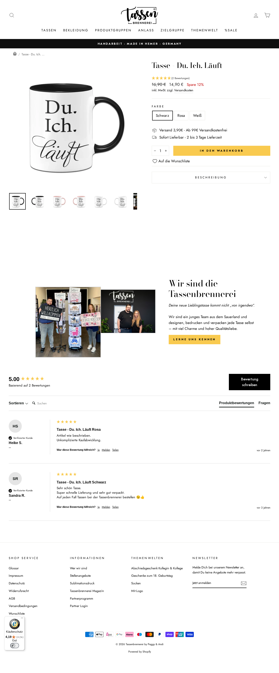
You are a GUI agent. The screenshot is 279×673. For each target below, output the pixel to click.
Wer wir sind (78, 568)
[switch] (14, 645)
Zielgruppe (173, 30)
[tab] (236, 404)
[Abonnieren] (244, 583)
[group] (31, 379)
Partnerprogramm (81, 598)
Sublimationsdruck (82, 583)
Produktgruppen (113, 30)
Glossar (14, 568)
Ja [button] (99, 450)
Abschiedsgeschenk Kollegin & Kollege (157, 568)
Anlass (146, 30)
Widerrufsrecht (19, 591)
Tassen (49, 30)
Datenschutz (17, 583)
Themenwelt (204, 30)
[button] (211, 78)
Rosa (181, 115)
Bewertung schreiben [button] (249, 382)
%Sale (231, 30)
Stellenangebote (80, 575)
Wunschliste (17, 613)
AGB (12, 598)
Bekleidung (75, 30)
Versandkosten (183, 90)
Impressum (16, 575)
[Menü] (22, 619)
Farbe (158, 106)
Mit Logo (137, 591)
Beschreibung (211, 177)
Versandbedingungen (23, 606)
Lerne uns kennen (194, 339)
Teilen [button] (115, 450)
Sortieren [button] (17, 403)
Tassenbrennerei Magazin (87, 591)
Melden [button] (106, 450)
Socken (136, 583)
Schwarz (162, 115)
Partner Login (79, 606)
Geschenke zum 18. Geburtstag (152, 575)
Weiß (197, 115)
